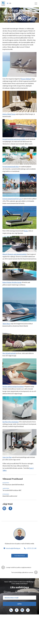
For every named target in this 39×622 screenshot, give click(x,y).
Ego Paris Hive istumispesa (10, 422)
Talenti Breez (6, 323)
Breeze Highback (26, 79)
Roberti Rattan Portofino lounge (12, 282)
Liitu (20, 604)
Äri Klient (33, 592)
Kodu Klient (20, 592)
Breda (26, 231)
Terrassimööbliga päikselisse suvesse (22, 572)
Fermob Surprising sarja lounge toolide (13, 139)
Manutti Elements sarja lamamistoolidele (14, 254)
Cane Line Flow (7, 457)
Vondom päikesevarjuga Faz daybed (13, 386)
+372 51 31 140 (31, 548)
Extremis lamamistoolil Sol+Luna (12, 199)
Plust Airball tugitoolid (9, 353)
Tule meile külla (19, 555)
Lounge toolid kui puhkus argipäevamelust (18, 567)
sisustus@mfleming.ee (13, 548)
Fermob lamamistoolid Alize (10, 166)
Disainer (8, 592)
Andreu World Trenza (8, 114)
